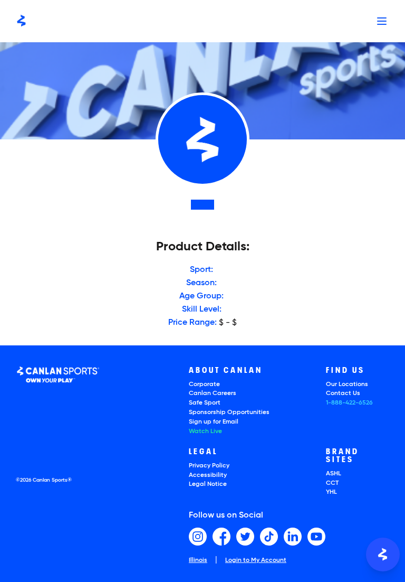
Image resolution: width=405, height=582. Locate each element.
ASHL (333, 474)
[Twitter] (245, 537)
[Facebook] (221, 537)
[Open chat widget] (383, 554)
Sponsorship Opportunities (229, 412)
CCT (332, 483)
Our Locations (347, 384)
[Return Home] (21, 21)
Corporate (204, 384)
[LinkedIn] (293, 537)
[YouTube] (316, 537)
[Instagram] (198, 537)
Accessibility (208, 475)
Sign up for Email (213, 422)
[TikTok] (269, 537)
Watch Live (205, 431)
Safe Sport (204, 403)
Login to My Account (255, 560)
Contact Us (343, 393)
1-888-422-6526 (349, 403)
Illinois (198, 560)
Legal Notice (208, 484)
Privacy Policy (209, 466)
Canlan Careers (212, 393)
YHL (331, 492)
